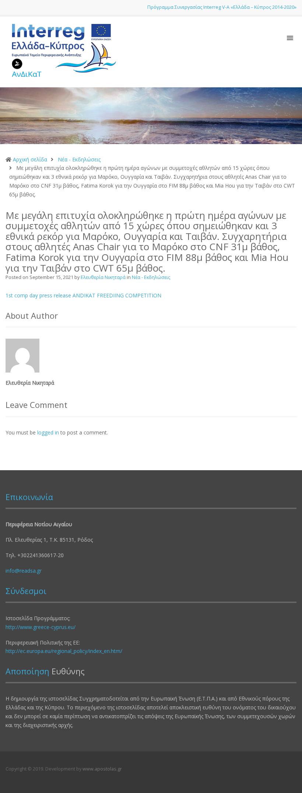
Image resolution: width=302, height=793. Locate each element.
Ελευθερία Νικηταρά (104, 277)
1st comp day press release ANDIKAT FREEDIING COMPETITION (83, 295)
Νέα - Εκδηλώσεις (79, 159)
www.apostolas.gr (102, 769)
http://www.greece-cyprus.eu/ (41, 626)
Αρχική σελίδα (30, 159)
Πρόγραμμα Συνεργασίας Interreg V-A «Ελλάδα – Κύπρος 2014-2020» (221, 7)
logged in (48, 432)
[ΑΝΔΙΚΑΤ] (61, 51)
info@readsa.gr (24, 570)
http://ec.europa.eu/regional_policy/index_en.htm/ (64, 650)
